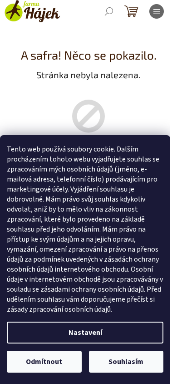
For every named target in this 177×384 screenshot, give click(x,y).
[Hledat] (109, 11)
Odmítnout (44, 362)
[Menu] (157, 11)
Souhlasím (125, 362)
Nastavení (85, 333)
